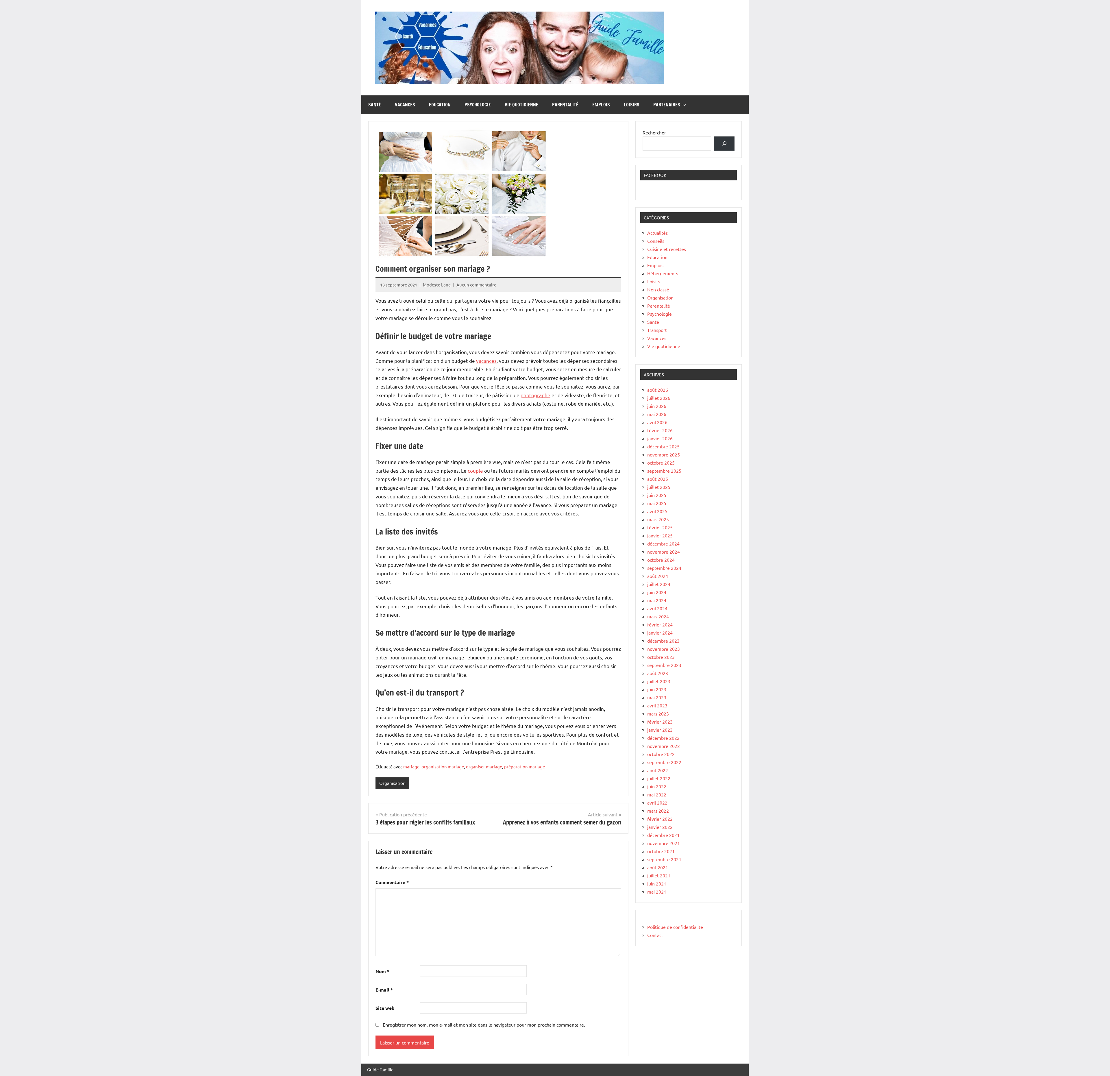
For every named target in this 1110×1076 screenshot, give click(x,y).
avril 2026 (657, 422)
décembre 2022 (663, 738)
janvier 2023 (660, 730)
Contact (655, 935)
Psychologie (478, 104)
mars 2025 (658, 519)
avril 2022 (657, 802)
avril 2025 (657, 511)
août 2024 (657, 576)
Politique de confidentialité (675, 927)
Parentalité (565, 104)
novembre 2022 (663, 746)
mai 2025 (656, 503)
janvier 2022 (660, 827)
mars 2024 (658, 616)
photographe (535, 395)
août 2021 (657, 867)
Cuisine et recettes (666, 249)
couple (475, 470)
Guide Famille (380, 1069)
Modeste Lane (437, 284)
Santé (374, 104)
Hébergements (662, 273)
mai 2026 (656, 414)
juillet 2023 (658, 681)
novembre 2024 (663, 551)
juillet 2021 (658, 875)
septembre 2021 (664, 859)
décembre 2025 (663, 446)
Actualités (657, 233)
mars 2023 (658, 713)
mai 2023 (656, 697)
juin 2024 (656, 592)
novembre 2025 (663, 454)
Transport (657, 330)
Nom (382, 971)
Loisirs (631, 104)
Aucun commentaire (476, 284)
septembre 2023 (664, 665)
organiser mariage (484, 766)
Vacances (405, 104)
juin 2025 (656, 495)
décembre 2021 (663, 835)
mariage (411, 766)
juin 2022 (656, 786)
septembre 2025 (664, 471)
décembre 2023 (663, 641)
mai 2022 (656, 794)
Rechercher (654, 132)
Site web (385, 1008)
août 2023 (657, 673)
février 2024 (660, 624)
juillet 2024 (658, 584)
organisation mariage (442, 766)
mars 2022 (658, 811)
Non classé (658, 289)
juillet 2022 (658, 778)
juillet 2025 (658, 487)
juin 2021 (656, 883)
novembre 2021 (663, 843)
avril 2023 (657, 705)
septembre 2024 (664, 568)
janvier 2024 (660, 632)
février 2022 (660, 819)
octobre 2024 (661, 560)
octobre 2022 (661, 754)
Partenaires (666, 104)
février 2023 (660, 721)
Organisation (392, 783)
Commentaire (392, 882)
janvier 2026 (660, 438)
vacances (486, 361)
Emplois (601, 104)
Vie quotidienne (521, 104)
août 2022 (657, 770)
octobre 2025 (661, 462)
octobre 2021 (661, 851)
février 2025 (660, 527)
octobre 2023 (661, 657)
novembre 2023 (663, 649)
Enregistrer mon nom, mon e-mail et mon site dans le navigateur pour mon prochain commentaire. (484, 1024)
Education (440, 104)
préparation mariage (524, 766)
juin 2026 (656, 406)
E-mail (384, 990)
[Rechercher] (724, 143)
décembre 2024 (663, 543)
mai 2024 (656, 600)
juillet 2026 (658, 398)
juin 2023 (656, 689)
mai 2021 (656, 891)
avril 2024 (657, 608)
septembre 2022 (664, 762)
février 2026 (660, 430)
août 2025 (657, 479)
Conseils (655, 241)
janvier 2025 (660, 535)
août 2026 (657, 390)
